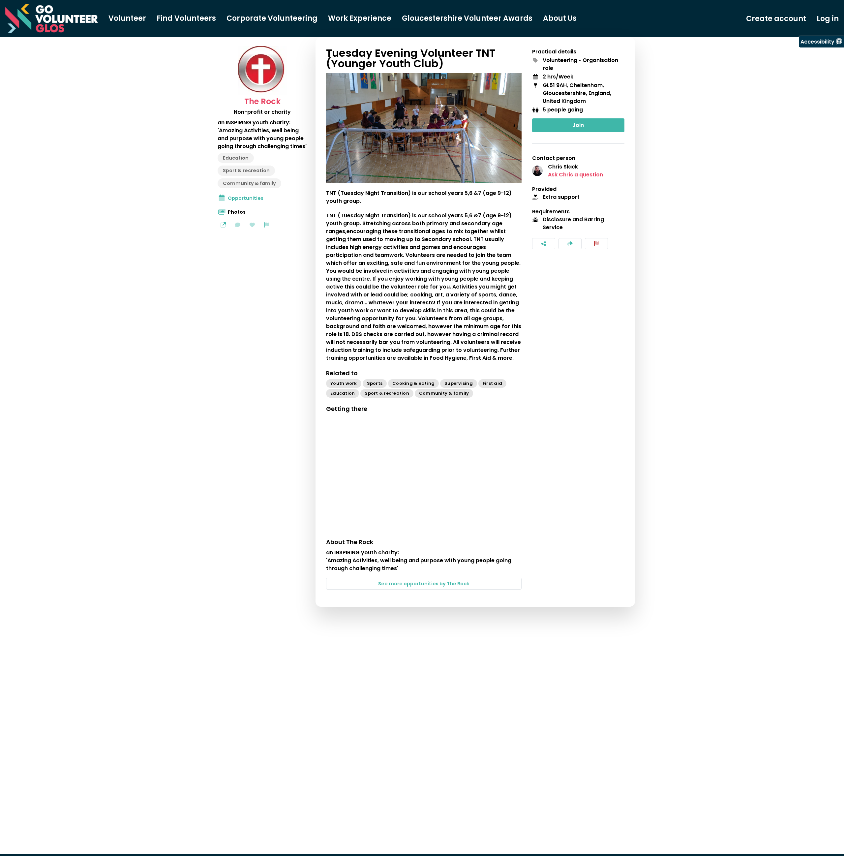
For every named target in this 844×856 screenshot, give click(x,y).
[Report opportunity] (596, 243)
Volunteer (127, 18)
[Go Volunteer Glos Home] (51, 18)
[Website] (223, 224)
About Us (560, 18)
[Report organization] (266, 224)
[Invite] (570, 243)
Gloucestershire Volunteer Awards (467, 18)
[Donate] (252, 224)
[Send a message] (237, 224)
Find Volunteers (186, 18)
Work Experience (359, 18)
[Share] (543, 243)
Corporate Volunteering (271, 18)
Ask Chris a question (575, 174)
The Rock (262, 102)
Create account (776, 19)
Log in (828, 19)
